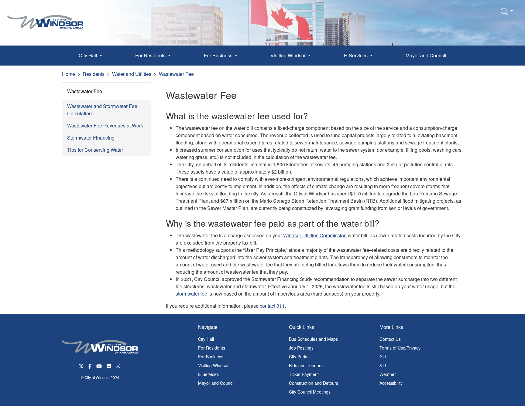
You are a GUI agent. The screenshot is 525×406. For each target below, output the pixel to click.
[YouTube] (99, 365)
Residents (94, 73)
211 (383, 357)
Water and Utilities (131, 73)
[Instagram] (118, 365)
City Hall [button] (88, 55)
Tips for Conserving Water (95, 149)
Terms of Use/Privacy (399, 348)
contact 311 (272, 305)
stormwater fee (191, 293)
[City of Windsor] (45, 17)
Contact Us (390, 339)
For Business (210, 357)
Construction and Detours (313, 383)
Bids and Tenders (306, 365)
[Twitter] (81, 365)
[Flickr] (109, 365)
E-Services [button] (356, 55)
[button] (507, 11)
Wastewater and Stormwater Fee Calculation (102, 110)
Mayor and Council (426, 55)
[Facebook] (89, 365)
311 (383, 365)
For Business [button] (219, 55)
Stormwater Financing (91, 137)
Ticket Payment (304, 374)
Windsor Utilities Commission (315, 235)
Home (68, 73)
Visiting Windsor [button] (288, 55)
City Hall (206, 339)
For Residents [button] (151, 55)
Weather (387, 374)
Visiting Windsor (213, 365)
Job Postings (301, 348)
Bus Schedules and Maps (313, 339)
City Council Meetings (310, 392)
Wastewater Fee (176, 73)
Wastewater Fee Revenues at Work (105, 125)
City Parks (298, 357)
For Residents (211, 348)
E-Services (208, 374)
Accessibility (391, 383)
